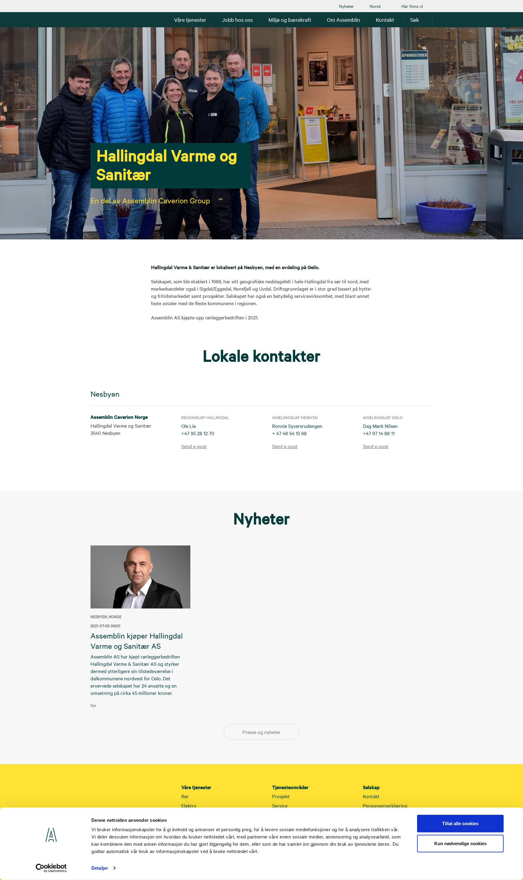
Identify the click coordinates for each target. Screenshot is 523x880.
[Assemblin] (108, 19)
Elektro (188, 805)
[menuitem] (346, 6)
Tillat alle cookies (460, 823)
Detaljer (99, 868)
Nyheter (346, 6)
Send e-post (194, 446)
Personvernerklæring (385, 805)
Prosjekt (281, 796)
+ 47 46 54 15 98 (289, 433)
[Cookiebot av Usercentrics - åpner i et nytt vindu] (51, 868)
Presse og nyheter (261, 731)
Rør (185, 796)
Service (280, 805)
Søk (414, 19)
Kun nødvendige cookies (460, 843)
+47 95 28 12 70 (197, 433)
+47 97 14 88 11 (379, 433)
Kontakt (371, 796)
